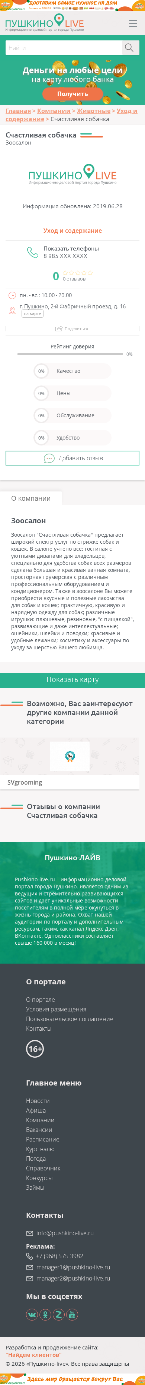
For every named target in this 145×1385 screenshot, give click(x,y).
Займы (35, 1187)
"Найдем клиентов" (34, 1354)
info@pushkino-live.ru (65, 1233)
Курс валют (41, 1149)
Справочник (43, 1168)
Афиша (36, 1110)
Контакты (39, 1028)
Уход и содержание (73, 230)
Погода (36, 1158)
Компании (40, 1120)
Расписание (42, 1139)
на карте (32, 313)
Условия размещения (56, 1009)
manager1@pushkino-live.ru (73, 1267)
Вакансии (39, 1130)
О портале (40, 999)
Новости (38, 1101)
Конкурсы (39, 1178)
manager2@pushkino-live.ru (73, 1278)
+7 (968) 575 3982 (59, 1256)
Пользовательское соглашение (69, 1019)
